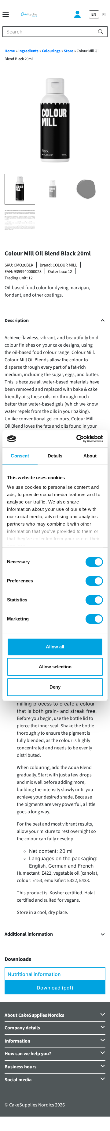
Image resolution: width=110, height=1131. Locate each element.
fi (103, 14)
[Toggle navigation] (8, 14)
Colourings (51, 51)
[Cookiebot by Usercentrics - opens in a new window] (77, 439)
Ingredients (28, 51)
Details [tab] (55, 455)
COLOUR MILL (65, 265)
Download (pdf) (55, 988)
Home (10, 51)
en (93, 14)
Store (68, 51)
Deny (55, 687)
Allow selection (55, 666)
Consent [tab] (20, 455)
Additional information (29, 934)
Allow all (55, 646)
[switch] (94, 581)
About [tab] (90, 455)
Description (17, 320)
